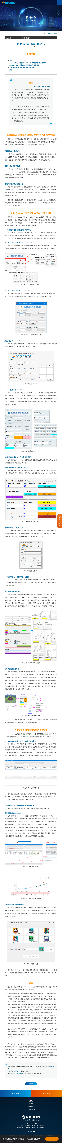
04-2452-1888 (31, 1123)
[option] (31, 18)
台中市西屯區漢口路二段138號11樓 (31, 1125)
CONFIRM (51, 1139)
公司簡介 (31, 1101)
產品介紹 (31, 1104)
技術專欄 (55, 33)
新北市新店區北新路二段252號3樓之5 (31, 1127)
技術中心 (49, 33)
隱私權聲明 (36, 1139)
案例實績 (31, 1107)
